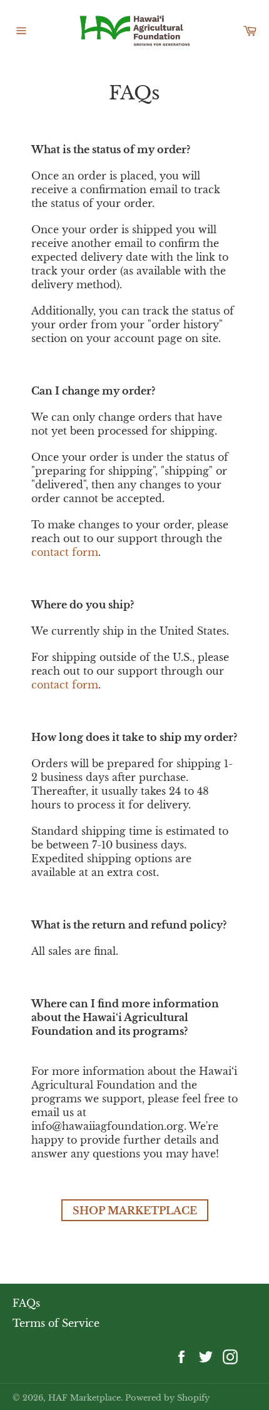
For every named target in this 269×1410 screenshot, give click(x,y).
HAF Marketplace (84, 1397)
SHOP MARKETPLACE (135, 1210)
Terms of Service (56, 1323)
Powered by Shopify (167, 1397)
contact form (64, 552)
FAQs (26, 1303)
